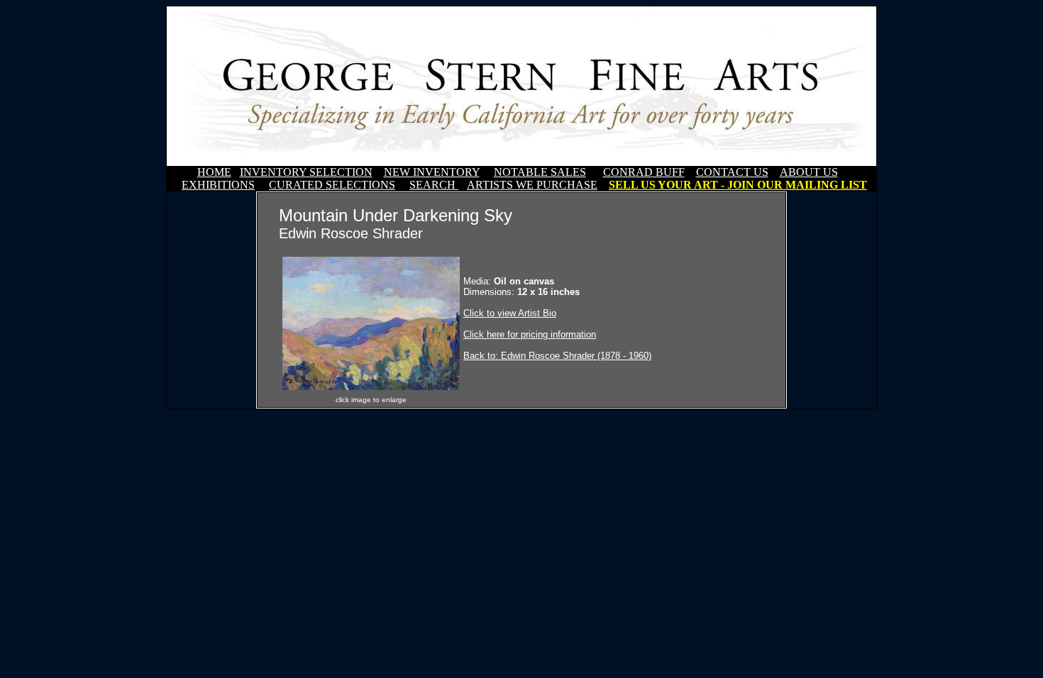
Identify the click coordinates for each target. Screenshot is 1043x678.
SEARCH (433, 185)
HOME (214, 172)
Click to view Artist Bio (509, 313)
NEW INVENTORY (432, 172)
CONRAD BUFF (644, 172)
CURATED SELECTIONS (332, 185)
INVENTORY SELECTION (306, 172)
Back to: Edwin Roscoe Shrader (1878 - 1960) (557, 355)
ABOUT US (809, 172)
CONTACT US (732, 172)
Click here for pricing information (529, 334)
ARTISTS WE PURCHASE (532, 185)
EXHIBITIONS (218, 185)
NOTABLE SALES (540, 172)
